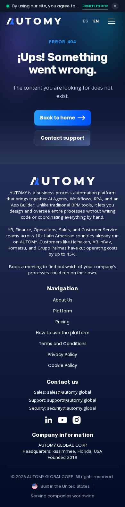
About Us (62, 300)
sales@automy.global (69, 392)
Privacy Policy (62, 355)
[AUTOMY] (33, 21)
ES (85, 21)
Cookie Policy (62, 366)
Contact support (62, 138)
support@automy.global (71, 400)
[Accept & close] (115, 6)
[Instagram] (76, 420)
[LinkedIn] (48, 420)
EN (96, 21)
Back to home (57, 117)
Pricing (62, 322)
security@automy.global (71, 408)
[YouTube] (62, 420)
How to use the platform (62, 333)
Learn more (95, 6)
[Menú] (111, 21)
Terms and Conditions (63, 344)
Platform (62, 311)
